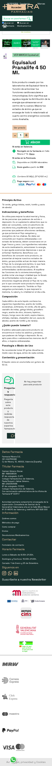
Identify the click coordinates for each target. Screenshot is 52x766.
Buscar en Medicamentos (24, 24)
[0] (3, 26)
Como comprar (9, 527)
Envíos (5, 531)
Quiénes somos (9, 518)
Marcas (41, 3)
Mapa (31, 154)
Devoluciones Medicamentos (15, 535)
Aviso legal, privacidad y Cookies (26, 762)
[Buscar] (30, 19)
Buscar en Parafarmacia (8, 24)
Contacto (25, 3)
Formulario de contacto (13, 545)
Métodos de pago (10, 522)
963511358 (12, 3)
